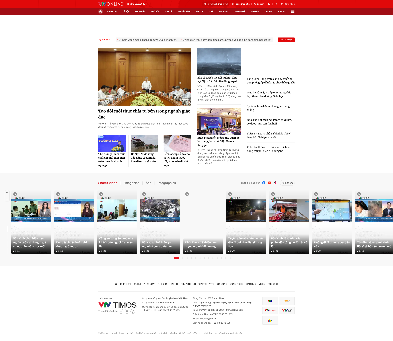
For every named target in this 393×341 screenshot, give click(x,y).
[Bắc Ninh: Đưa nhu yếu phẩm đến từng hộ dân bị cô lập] (289, 222)
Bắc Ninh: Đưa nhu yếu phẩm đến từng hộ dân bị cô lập (289, 242)
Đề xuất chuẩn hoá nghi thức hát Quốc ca (71, 244)
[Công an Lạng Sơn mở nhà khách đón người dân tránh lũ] (117, 222)
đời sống (223, 11)
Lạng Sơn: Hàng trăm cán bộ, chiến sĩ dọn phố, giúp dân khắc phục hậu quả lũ (271, 80)
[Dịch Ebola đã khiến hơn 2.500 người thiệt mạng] (203, 222)
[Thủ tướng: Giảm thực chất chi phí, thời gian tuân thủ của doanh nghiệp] (112, 143)
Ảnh (148, 183)
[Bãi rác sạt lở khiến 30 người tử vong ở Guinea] (160, 222)
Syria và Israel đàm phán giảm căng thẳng (268, 108)
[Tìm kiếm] (276, 4)
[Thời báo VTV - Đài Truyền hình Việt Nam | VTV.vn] (110, 4)
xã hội (125, 11)
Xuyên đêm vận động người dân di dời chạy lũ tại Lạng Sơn (246, 242)
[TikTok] (275, 183)
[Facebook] (264, 183)
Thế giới (155, 11)
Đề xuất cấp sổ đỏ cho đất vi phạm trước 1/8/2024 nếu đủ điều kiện (176, 160)
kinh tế (168, 11)
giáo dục (255, 11)
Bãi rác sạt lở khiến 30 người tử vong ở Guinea (157, 244)
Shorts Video (107, 183)
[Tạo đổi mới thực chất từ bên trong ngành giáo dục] (144, 77)
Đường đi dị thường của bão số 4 (332, 244)
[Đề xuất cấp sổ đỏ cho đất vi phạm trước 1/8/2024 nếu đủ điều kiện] (177, 143)
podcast (282, 11)
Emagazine (131, 183)
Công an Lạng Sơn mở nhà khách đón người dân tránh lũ (116, 242)
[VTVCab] (287, 310)
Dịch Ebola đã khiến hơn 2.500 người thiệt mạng (201, 244)
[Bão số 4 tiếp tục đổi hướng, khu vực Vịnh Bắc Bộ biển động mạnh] (219, 61)
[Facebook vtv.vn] (270, 4)
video (269, 11)
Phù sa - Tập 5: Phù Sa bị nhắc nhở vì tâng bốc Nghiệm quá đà (269, 135)
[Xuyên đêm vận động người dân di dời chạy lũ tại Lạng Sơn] (246, 222)
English (260, 4)
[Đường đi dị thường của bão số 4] (332, 222)
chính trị (112, 11)
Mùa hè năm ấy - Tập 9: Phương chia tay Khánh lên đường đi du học (269, 94)
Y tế (211, 11)
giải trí (199, 11)
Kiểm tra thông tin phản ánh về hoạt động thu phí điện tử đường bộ (269, 149)
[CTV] (270, 310)
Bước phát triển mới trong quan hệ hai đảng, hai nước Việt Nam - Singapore (218, 141)
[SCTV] (270, 320)
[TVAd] (287, 301)
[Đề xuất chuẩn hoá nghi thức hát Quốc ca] (74, 222)
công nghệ (239, 11)
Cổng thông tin (242, 4)
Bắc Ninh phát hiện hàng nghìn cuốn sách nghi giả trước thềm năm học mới (29, 242)
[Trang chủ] (100, 11)
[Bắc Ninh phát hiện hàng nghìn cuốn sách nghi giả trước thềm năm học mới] (31, 222)
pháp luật (140, 11)
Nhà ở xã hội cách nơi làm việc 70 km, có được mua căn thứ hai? (269, 121)
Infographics (167, 183)
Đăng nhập (289, 4)
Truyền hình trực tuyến (217, 4)
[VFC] (270, 301)
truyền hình (184, 11)
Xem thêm (287, 182)
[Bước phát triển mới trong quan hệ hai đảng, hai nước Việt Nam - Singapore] (219, 121)
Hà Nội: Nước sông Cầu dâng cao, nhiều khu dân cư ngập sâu (143, 158)
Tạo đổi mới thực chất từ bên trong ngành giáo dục (144, 114)
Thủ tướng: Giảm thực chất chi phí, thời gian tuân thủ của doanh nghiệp (111, 160)
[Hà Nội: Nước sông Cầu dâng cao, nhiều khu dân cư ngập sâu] (145, 143)
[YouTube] (269, 183)
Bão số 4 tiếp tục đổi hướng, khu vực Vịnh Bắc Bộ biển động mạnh (217, 79)
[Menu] (293, 12)
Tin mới (288, 40)
